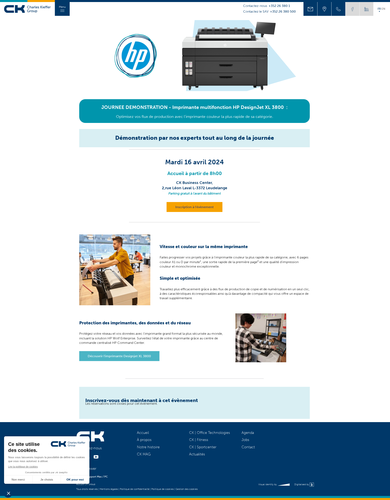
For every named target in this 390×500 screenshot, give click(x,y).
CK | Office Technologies (209, 432)
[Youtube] (96, 458)
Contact (248, 447)
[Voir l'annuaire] (338, 9)
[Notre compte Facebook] (352, 9)
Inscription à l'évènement (194, 207)
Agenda (248, 432)
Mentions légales (109, 489)
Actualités (197, 454)
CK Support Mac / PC (95, 476)
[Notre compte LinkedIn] (366, 9)
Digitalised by (302, 484)
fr (379, 9)
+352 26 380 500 (283, 11)
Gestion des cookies (187, 489)
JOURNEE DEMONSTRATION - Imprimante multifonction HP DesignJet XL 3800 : (194, 107)
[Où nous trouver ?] (324, 9)
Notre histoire (148, 447)
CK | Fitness (198, 440)
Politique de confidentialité (135, 489)
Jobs (245, 440)
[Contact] (310, 9)
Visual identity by (267, 484)
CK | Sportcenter (202, 447)
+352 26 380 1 (279, 6)
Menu (62, 6)
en (383, 9)
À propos (144, 440)
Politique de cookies (162, 489)
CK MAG (144, 454)
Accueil (143, 432)
